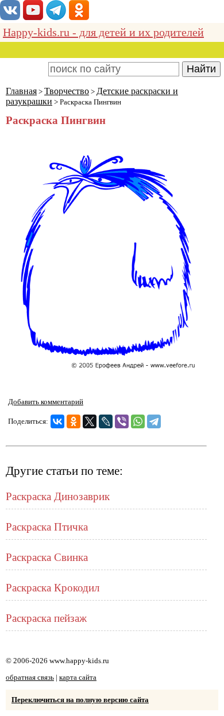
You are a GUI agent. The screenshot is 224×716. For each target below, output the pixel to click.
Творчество (66, 91)
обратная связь (30, 677)
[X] (89, 421)
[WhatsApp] (138, 421)
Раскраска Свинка (47, 557)
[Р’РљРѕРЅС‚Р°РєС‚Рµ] (57, 421)
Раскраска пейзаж (46, 618)
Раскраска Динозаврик (58, 496)
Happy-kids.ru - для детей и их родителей (103, 32)
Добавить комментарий (45, 401)
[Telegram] (154, 421)
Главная (21, 91)
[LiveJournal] (106, 421)
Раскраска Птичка (47, 527)
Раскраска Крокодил (52, 588)
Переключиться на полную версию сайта (80, 699)
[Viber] (122, 421)
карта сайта (77, 677)
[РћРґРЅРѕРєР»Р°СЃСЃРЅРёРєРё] (73, 421)
